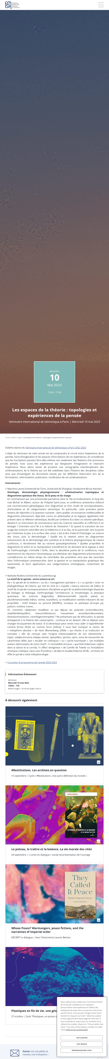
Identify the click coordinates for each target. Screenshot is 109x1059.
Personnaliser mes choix (82, 1050)
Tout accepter (81, 1038)
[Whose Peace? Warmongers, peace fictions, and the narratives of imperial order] (54, 905)
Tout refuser (81, 1044)
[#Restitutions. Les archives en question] (54, 745)
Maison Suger (17, 437)
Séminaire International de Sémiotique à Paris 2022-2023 (56, 447)
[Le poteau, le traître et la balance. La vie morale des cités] (54, 824)
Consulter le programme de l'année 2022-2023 (32, 662)
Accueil (7, 437)
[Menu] (101, 5)
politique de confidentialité (77, 1029)
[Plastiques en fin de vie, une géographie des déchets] (54, 986)
